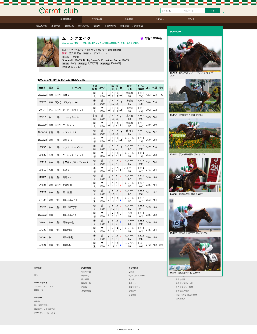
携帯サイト (39, 290)
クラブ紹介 (97, 19)
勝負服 (131, 279)
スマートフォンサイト (43, 286)
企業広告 (132, 291)
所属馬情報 (66, 19)
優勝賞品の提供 (182, 291)
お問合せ (160, 19)
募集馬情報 (110, 25)
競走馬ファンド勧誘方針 (44, 309)
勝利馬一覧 (83, 25)
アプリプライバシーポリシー (46, 313)
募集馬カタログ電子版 (131, 25)
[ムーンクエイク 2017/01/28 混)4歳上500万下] (195, 230)
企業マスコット (135, 287)
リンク (191, 19)
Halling (116, 50)
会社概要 (132, 295)
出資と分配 (180, 279)
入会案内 (128, 19)
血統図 (65, 56)
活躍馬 (97, 25)
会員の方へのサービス (138, 275)
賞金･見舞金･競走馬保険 (186, 295)
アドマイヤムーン (75, 50)
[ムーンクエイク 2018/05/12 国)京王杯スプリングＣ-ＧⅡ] (195, 70)
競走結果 (69, 25)
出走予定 (55, 25)
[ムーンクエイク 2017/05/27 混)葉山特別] (195, 190)
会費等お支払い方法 (184, 283)
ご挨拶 (131, 272)
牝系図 (76, 56)
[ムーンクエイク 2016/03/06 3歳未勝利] (195, 269)
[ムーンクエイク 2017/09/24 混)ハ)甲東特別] (195, 151)
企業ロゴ (132, 283)
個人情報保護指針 (41, 305)
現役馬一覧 (41, 25)
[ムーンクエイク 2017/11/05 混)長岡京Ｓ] (195, 112)
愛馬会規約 (180, 299)
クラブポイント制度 (184, 287)
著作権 (37, 301)
